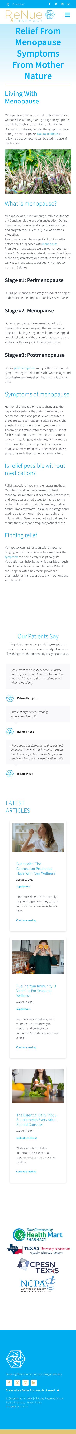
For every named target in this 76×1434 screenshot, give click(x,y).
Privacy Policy (34, 1403)
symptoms (11, 557)
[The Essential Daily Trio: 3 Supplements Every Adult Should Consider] (37, 1071)
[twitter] (56, 4)
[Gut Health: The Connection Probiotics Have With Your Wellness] (37, 825)
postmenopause (24, 368)
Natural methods (47, 134)
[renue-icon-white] (16, 1351)
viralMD (24, 1407)
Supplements (23, 886)
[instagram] (62, 4)
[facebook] (49, 4)
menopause (49, 244)
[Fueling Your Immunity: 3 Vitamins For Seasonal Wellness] (37, 942)
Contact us (18, 4)
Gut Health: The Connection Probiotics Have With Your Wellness (35, 868)
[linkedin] (69, 4)
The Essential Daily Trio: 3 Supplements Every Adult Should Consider (36, 1119)
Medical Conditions (26, 1138)
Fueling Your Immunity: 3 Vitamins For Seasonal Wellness (36, 990)
